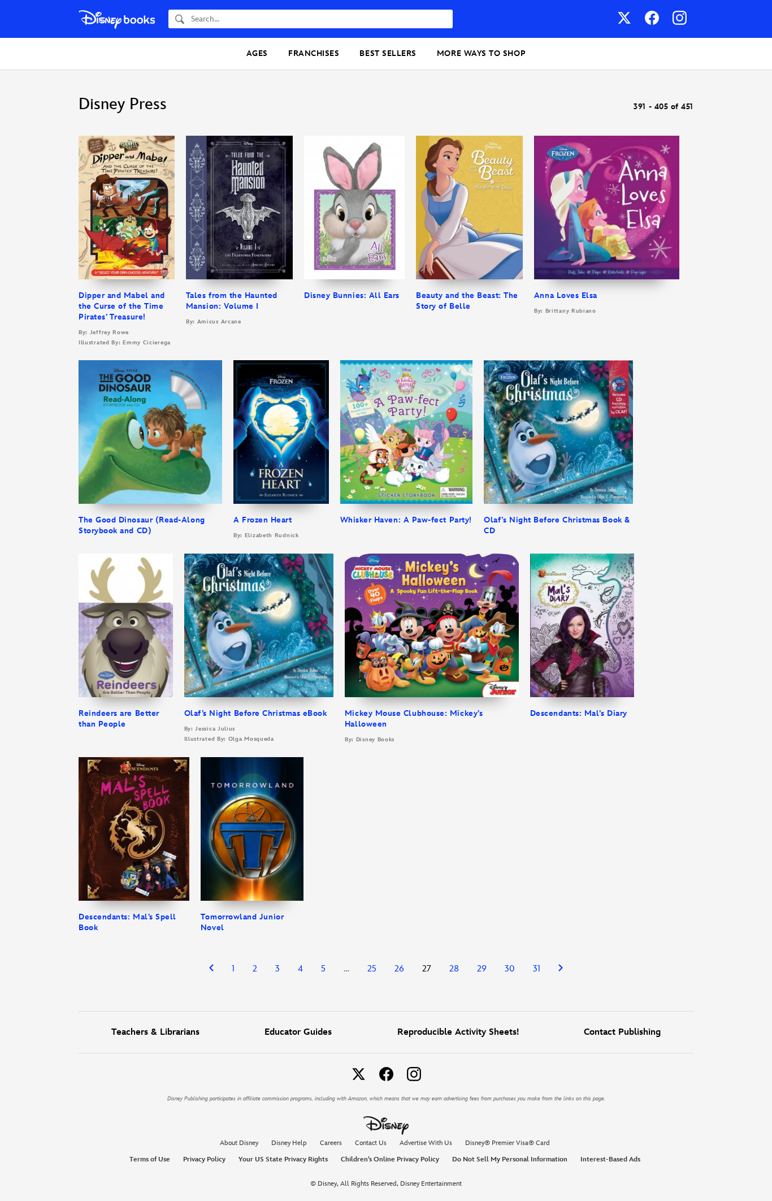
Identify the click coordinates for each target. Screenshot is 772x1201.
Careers (331, 1143)
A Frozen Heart (262, 520)
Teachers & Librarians (155, 1032)
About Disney (239, 1143)
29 (482, 969)
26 (399, 969)
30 (510, 969)
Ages (257, 53)
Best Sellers (387, 53)
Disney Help (289, 1143)
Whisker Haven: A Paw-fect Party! (406, 520)
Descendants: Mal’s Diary (578, 713)
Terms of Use (149, 1159)
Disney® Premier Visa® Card (507, 1143)
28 (454, 969)
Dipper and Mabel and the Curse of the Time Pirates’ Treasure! (122, 306)
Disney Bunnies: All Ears (352, 295)
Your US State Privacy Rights (283, 1159)
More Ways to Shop (481, 53)
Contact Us (371, 1143)
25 (371, 969)
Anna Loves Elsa (565, 295)
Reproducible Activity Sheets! (458, 1032)
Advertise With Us (426, 1143)
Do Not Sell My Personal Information (509, 1160)
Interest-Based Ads (610, 1159)
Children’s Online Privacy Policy (390, 1159)
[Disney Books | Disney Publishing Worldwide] (117, 19)
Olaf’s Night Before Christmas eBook (255, 713)
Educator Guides (298, 1032)
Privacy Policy (204, 1159)
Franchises (313, 53)
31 (536, 969)
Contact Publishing (622, 1032)
